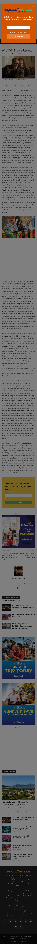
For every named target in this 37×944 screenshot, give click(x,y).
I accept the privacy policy (19, 32)
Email (8, 24)
